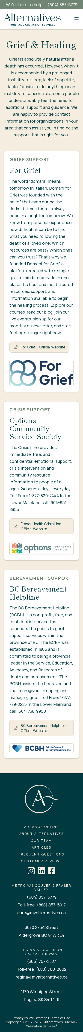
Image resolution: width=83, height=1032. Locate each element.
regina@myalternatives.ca (41, 977)
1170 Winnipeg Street (41, 991)
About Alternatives (41, 834)
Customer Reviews (41, 861)
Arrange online (41, 827)
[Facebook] (51, 870)
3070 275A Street (41, 927)
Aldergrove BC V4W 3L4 (41, 935)
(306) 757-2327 (41, 961)
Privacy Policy (23, 1018)
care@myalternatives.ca (41, 912)
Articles (41, 847)
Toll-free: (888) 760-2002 (41, 969)
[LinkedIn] (41, 870)
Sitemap (41, 1018)
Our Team (41, 840)
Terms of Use (60, 1018)
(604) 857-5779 (62, 4)
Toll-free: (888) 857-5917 (42, 905)
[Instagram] (31, 870)
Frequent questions (41, 854)
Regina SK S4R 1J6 (41, 999)
